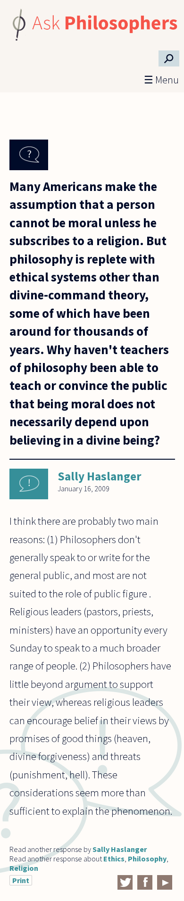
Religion (23, 868)
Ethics (114, 858)
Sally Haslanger (100, 476)
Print (20, 880)
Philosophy (147, 858)
